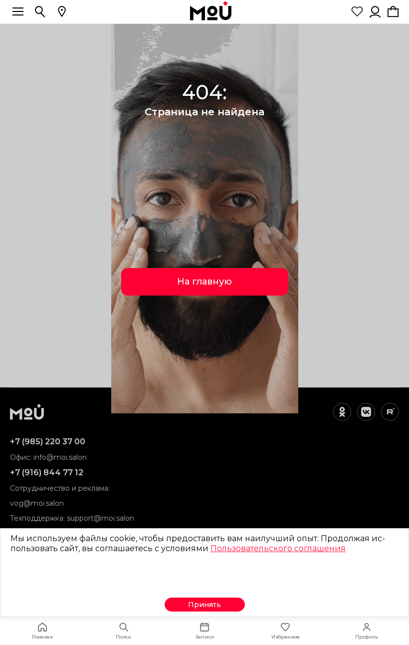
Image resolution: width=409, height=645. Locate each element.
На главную (204, 281)
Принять (204, 604)
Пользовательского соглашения (278, 548)
